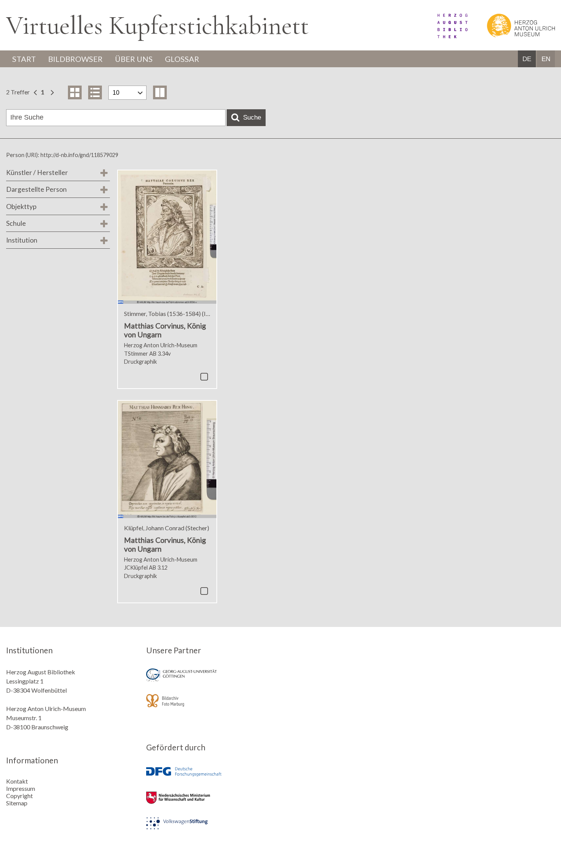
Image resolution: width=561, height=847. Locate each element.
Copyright (19, 795)
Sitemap (16, 803)
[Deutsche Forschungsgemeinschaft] (210, 777)
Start (24, 58)
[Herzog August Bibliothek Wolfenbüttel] (444, 35)
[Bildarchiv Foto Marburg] (210, 706)
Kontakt (17, 781)
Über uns (134, 58)
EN (546, 59)
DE (526, 59)
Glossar (182, 58)
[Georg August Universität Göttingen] (210, 680)
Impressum (20, 788)
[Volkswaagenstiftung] (210, 828)
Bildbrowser (75, 58)
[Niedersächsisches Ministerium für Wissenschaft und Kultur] (210, 803)
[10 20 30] (127, 93)
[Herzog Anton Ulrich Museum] (512, 35)
